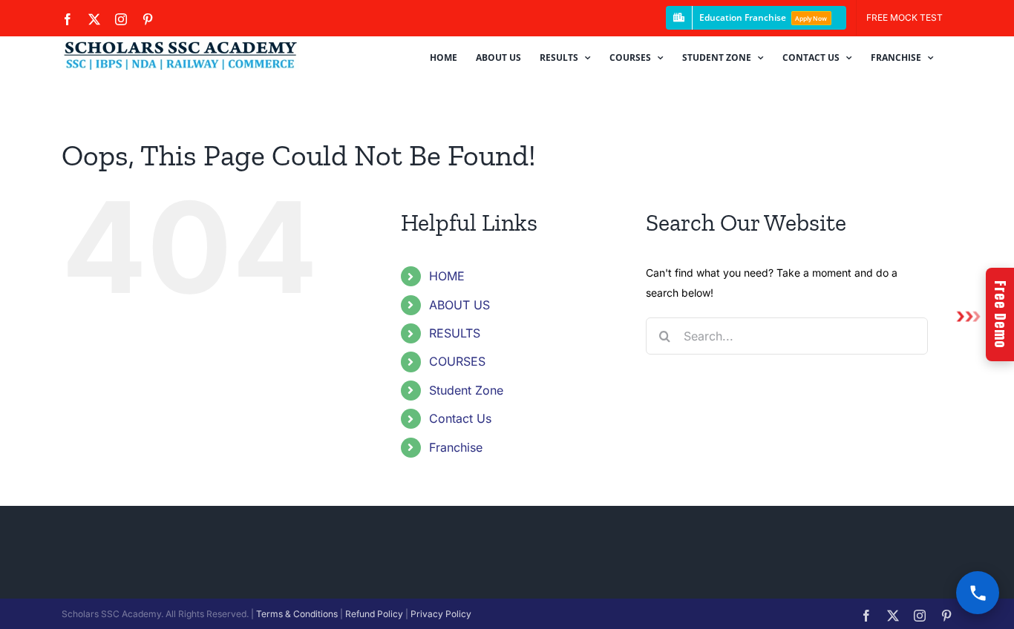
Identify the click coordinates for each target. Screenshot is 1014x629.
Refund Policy (374, 613)
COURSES (457, 361)
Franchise (456, 447)
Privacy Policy (440, 613)
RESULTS (454, 333)
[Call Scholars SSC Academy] (977, 592)
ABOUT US (459, 304)
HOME (447, 276)
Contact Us (460, 418)
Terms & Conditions (297, 613)
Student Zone (466, 390)
